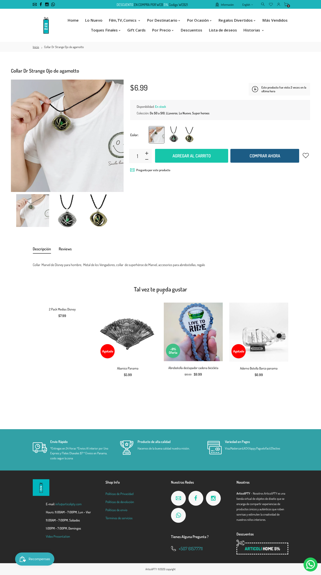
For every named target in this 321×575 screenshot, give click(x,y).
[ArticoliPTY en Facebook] (41, 4)
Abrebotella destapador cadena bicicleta (193, 368)
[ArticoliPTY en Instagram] (47, 4)
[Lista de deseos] (271, 4)
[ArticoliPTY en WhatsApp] (53, 4)
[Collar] (32, 210)
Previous (18, 135)
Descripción (42, 248)
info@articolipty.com (68, 504)
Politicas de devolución (119, 502)
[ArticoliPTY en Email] (35, 4)
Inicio (36, 47)
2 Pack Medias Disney (62, 309)
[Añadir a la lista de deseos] (305, 155)
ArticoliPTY (151, 569)
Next (115, 135)
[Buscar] (263, 4)
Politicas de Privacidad (119, 494)
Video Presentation (58, 536)
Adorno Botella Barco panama (259, 368)
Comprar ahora (265, 156)
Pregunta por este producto (153, 170)
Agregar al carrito (192, 156)
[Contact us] (311, 565)
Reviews (65, 248)
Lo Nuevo (185, 113)
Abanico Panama (127, 368)
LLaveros (172, 113)
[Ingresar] (278, 4)
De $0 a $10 (157, 113)
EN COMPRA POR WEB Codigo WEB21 (152, 4)
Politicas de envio (116, 510)
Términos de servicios (119, 518)
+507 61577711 (191, 548)
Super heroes (200, 113)
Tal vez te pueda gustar (160, 289)
